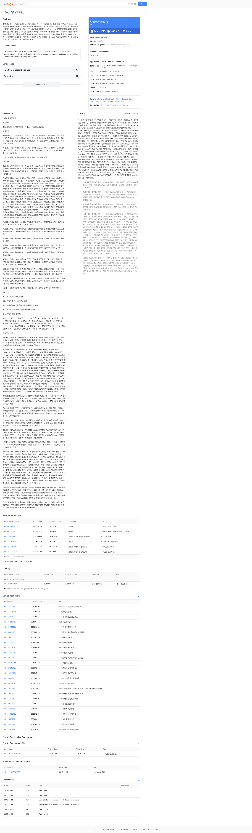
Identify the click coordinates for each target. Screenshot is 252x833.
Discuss (125, 105)
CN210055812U (10, 678)
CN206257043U (10, 724)
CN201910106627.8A (12, 754)
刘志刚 (100, 41)
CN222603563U (10, 637)
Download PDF (99, 31)
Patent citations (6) (101, 99)
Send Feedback (108, 829)
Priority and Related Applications (112, 101)
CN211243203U (10, 653)
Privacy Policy (146, 829)
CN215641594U (10, 693)
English (106, 37)
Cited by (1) (113, 99)
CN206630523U (10, 709)
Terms (135, 829)
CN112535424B (10, 584)
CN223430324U (10, 688)
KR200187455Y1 (10, 526)
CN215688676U (10, 714)
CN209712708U (10, 552)
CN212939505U (10, 704)
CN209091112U (10, 673)
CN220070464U (10, 683)
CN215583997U (10, 729)
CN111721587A (10, 612)
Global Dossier (115, 105)
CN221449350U (10, 699)
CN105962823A (10, 536)
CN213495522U (10, 627)
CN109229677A (10, 547)
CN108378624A (10, 541)
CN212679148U (10, 658)
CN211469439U (10, 617)
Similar (128, 31)
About (96, 829)
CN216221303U (10, 647)
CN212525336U (10, 668)
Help (156, 829)
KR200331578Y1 (10, 531)
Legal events (123, 99)
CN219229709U (10, 719)
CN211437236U (10, 607)
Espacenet (105, 105)
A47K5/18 (11, 51)
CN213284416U (10, 632)
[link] (41, 54)
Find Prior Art (115, 31)
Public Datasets (123, 829)
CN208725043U (10, 622)
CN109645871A (10, 663)
